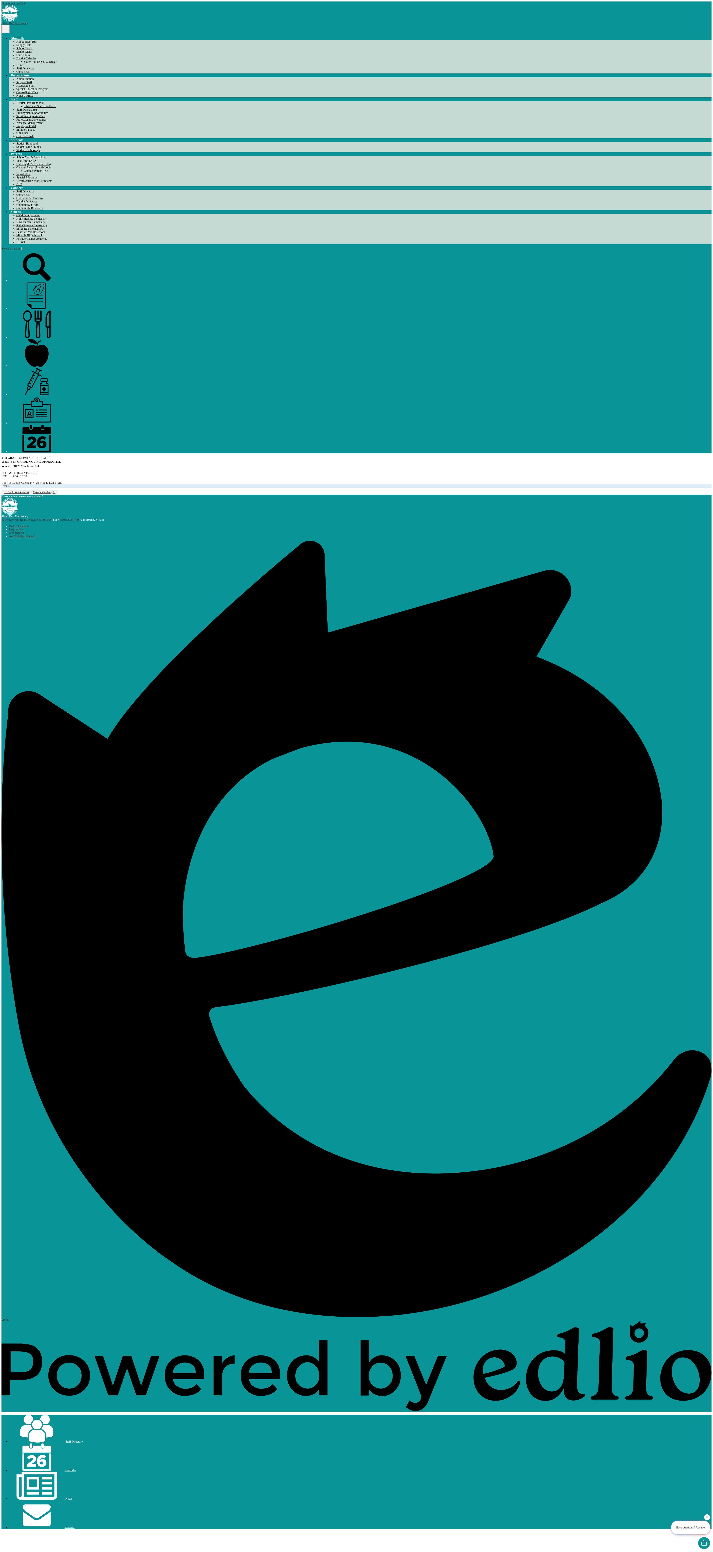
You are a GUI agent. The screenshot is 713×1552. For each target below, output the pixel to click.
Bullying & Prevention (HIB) (33, 164)
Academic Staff (25, 85)
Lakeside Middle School (30, 232)
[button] (17, 38)
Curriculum (23, 55)
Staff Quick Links (26, 109)
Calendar (70, 1470)
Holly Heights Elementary (31, 218)
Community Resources (29, 208)
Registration (23, 174)
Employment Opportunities (32, 112)
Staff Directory (25, 68)
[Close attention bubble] (707, 1517)
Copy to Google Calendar (16, 482)
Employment (16, 532)
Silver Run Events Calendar (40, 61)
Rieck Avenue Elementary (31, 225)
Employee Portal (26, 126)
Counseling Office (27, 92)
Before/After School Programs (34, 180)
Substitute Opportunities (30, 116)
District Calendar (26, 58)
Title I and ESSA (26, 160)
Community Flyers (27, 204)
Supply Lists (23, 45)
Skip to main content (13, 3)
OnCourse (22, 132)
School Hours (24, 48)
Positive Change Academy (31, 238)
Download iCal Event (48, 482)
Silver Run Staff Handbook (40, 106)
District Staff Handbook (30, 102)
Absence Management (29, 122)
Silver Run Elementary (29, 228)
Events (5, 486)
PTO (19, 184)
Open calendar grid (44, 492)
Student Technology (28, 150)
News (19, 65)
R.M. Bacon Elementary (30, 222)
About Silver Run (26, 41)
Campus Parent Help (36, 170)
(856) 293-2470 (69, 519)
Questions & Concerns (29, 198)
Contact (69, 1527)
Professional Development (31, 119)
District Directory (26, 201)
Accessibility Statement (22, 536)
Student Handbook (27, 143)
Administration (25, 79)
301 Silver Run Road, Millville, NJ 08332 (26, 519)
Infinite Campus (25, 129)
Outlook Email (25, 136)
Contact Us (23, 71)
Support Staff (24, 82)
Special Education (27, 177)
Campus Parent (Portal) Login (33, 167)
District (20, 242)
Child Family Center (28, 215)
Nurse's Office (24, 95)
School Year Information (30, 157)
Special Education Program (32, 89)
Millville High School (29, 235)
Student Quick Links (28, 146)
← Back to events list (16, 492)
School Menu (24, 51)
